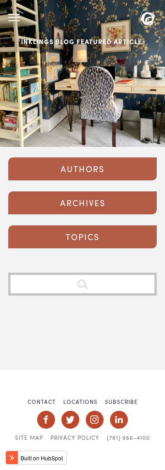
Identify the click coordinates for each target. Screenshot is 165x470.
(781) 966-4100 (128, 437)
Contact (42, 401)
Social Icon (46, 420)
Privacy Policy (74, 437)
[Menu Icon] (14, 17)
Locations (80, 401)
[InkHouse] (148, 19)
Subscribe (121, 401)
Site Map (29, 437)
